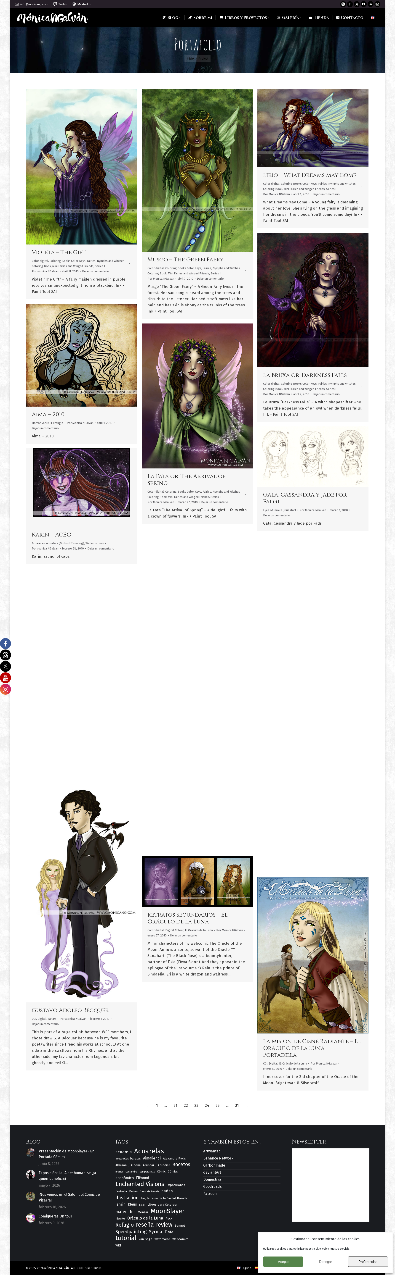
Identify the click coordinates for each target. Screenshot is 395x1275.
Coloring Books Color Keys (67, 261)
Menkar (143, 1212)
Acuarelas (38, 543)
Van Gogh (145, 1239)
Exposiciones (175, 1185)
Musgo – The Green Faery (185, 259)
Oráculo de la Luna (145, 1218)
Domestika (212, 1179)
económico (124, 1178)
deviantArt (212, 1172)
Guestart (290, 510)
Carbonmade (214, 1165)
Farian (133, 1191)
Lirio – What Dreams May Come (309, 175)
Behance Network (218, 1158)
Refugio (124, 1225)
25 (217, 1105)
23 (196, 1105)
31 (237, 1105)
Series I (100, 266)
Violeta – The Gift (59, 252)
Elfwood (142, 1178)
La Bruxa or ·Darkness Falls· (305, 375)
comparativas (147, 1171)
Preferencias (367, 1262)
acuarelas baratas (128, 1158)
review (164, 1225)
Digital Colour (174, 818)
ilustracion (127, 1197)
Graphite (57, 748)
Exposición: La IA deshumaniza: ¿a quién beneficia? (67, 1176)
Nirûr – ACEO (283, 622)
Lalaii (142, 1204)
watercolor (162, 1239)
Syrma (155, 1231)
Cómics (173, 1171)
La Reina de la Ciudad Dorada (309, 812)
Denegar (325, 1262)
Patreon (210, 1193)
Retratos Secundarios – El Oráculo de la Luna (187, 918)
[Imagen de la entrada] (30, 1152)
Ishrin (120, 1204)
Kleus (132, 1204)
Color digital (40, 261)
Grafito (46, 748)
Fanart (36, 748)
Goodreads (212, 1186)
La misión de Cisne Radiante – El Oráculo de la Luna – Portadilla (312, 1048)
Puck (168, 1218)
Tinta (169, 1232)
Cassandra (131, 1171)
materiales (125, 1211)
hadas (167, 1191)
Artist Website (301, 457)
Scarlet (159, 809)
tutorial (125, 1238)
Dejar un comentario (95, 271)
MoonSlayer (167, 1211)
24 (207, 1105)
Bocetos (181, 1164)
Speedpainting (131, 1231)
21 (175, 1105)
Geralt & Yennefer (60, 740)
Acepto (283, 1262)
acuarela (123, 1151)
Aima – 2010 (48, 414)
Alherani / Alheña (128, 1165)
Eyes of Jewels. (273, 510)
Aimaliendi (152, 1158)
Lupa (75, 167)
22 (186, 1105)
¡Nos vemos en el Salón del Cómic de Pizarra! (69, 1197)
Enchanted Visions (139, 1184)
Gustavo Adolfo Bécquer (70, 1010)
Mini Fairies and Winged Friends (72, 266)
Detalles (88, 167)
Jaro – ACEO (165, 616)
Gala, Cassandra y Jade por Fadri (305, 498)
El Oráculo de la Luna (199, 930)
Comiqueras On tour (55, 1216)
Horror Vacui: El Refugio (47, 423)
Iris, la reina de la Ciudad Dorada (299, 820)
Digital (41, 1018)
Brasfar (119, 1171)
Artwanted (212, 1151)
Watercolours (94, 543)
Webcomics (180, 1239)
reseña (145, 1225)
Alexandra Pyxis (174, 1158)
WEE (118, 1245)
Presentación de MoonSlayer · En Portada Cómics (66, 1154)
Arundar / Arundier (156, 1165)
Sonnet (180, 1226)
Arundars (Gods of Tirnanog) (65, 543)
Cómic (161, 1171)
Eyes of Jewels (194, 818)
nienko (120, 1218)
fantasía (121, 1191)
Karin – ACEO (51, 535)
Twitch (63, 4)
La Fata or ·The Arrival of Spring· (186, 480)
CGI (34, 1018)
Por (45, 271)
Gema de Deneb (149, 1191)
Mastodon (84, 4)
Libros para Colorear (162, 1205)
